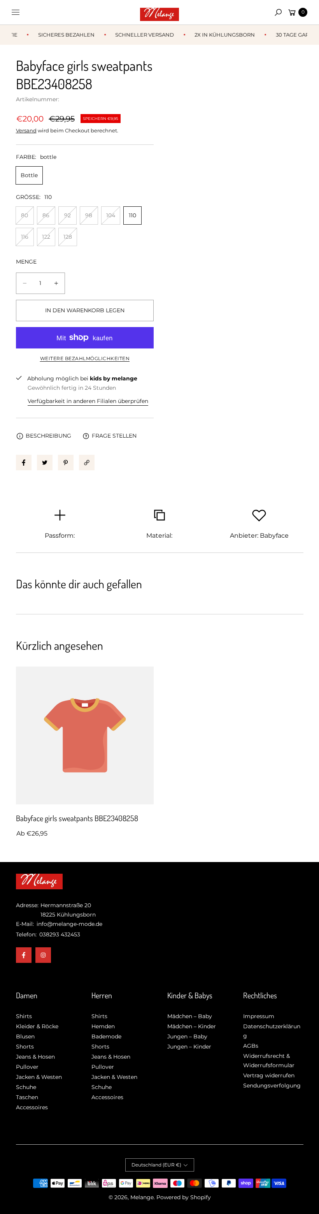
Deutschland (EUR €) (156, 1165)
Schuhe (26, 1087)
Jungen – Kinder (189, 1046)
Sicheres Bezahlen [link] (61, 35)
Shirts (24, 1016)
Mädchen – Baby (189, 1016)
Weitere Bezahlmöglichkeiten (85, 358)
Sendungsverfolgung (272, 1085)
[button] (278, 12)
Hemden (103, 1026)
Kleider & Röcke (37, 1026)
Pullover (27, 1066)
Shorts (25, 1046)
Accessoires (32, 1107)
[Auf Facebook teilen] (24, 462)
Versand (26, 130)
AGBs (250, 1045)
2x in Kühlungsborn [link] (219, 35)
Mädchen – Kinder (191, 1026)
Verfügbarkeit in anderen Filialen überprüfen (88, 401)
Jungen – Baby (187, 1036)
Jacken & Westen (39, 1076)
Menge (26, 261)
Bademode (106, 1036)
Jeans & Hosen (35, 1056)
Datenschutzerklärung (271, 1031)
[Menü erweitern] (15, 12)
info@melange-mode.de (68, 923)
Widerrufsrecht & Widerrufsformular (268, 1060)
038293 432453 (59, 934)
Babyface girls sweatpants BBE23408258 (77, 818)
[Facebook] (24, 955)
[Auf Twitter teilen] (45, 462)
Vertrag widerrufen (268, 1075)
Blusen (25, 1036)
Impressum (258, 1016)
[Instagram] (43, 955)
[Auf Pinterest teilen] (66, 462)
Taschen (27, 1097)
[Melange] (159, 12)
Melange (142, 1197)
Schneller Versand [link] (139, 35)
